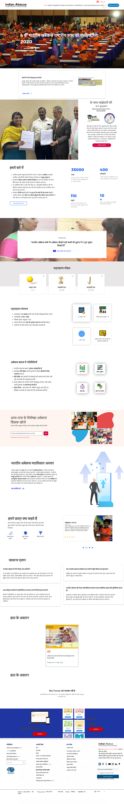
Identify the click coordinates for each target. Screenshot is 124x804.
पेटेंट (33, 792)
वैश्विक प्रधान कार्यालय (72, 762)
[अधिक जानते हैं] (43, 276)
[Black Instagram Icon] (112, 764)
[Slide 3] (88, 547)
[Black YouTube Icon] (109, 764)
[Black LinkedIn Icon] (116, 764)
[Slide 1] (83, 547)
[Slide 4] (92, 548)
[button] (82, 5)
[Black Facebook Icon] (103, 764)
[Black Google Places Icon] (119, 764)
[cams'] (64, 64)
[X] (106, 764)
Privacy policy (41, 792)
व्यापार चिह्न (60, 791)
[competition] (59, 64)
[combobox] (27, 433)
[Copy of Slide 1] (86, 547)
